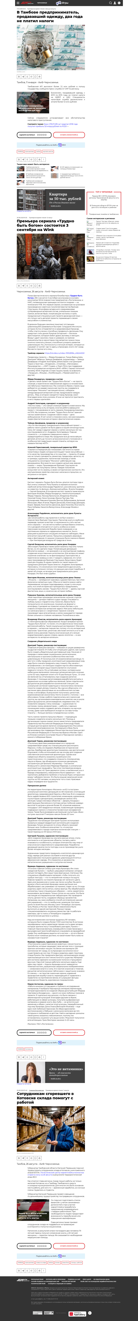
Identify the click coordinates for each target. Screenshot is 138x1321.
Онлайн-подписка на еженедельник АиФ (45, 1281)
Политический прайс (38, 1283)
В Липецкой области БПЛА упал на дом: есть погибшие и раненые (104, 206)
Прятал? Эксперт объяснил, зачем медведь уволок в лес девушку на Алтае (107, 223)
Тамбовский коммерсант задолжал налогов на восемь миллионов (36, 182)
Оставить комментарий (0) (69, 135)
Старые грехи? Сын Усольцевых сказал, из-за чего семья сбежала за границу (108, 230)
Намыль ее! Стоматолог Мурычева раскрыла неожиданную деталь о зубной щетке (107, 244)
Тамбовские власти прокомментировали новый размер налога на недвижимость (37, 168)
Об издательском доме (101, 1279)
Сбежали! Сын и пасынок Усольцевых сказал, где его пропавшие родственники (108, 237)
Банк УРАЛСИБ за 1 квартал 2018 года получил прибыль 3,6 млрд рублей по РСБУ (53, 125)
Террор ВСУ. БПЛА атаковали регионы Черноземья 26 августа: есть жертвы (104, 198)
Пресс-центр (87, 1279)
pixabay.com (21, 71)
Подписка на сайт (74, 1279)
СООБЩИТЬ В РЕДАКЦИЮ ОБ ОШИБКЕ (59, 1283)
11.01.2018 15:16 (21, 9)
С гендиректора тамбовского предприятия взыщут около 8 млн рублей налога (71, 175)
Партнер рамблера (61, 1313)
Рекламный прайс (37, 1279)
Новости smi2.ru (24, 211)
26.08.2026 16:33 (22, 217)
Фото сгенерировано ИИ (25, 1153)
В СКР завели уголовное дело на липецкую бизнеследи (71, 168)
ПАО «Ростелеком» (23, 280)
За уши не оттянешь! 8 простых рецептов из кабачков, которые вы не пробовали (108, 258)
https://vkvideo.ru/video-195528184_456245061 (65, 353)
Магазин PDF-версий (68, 1281)
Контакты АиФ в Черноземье (55, 1279)
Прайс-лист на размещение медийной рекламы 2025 (98, 1281)
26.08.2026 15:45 (22, 1090)
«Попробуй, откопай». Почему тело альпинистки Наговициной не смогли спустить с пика (108, 251)
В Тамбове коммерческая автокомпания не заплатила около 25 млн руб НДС (35, 175)
